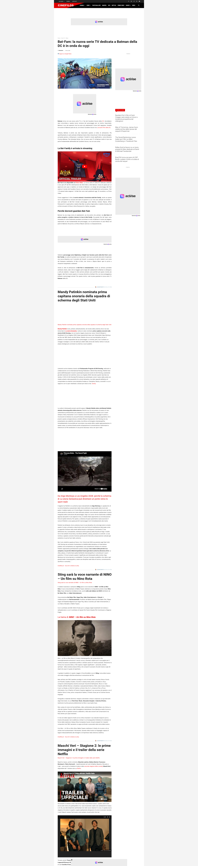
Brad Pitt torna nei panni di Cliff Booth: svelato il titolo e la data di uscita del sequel (127, 159)
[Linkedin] (102, 54)
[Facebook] (129, 1)
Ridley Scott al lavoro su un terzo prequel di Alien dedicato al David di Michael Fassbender (127, 149)
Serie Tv (63, 38)
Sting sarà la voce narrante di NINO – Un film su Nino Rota (75, 664)
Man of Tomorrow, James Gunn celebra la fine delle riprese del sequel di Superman (126, 129)
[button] (138, 5)
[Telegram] (106, 54)
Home (59, 38)
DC (103, 121)
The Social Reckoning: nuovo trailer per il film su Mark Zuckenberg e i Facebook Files (126, 139)
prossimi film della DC (104, 127)
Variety (94, 383)
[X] (137, 1)
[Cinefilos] (66, 5)
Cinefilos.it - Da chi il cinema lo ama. (68, 627)
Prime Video (79, 182)
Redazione (61, 50)
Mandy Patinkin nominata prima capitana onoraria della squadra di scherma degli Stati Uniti (84, 324)
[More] (110, 54)
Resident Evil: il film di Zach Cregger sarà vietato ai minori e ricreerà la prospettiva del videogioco (126, 118)
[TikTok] (134, 1)
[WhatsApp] (98, 54)
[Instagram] (131, 1)
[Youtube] (139, 1)
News (67, 38)
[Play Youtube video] (85, 166)
